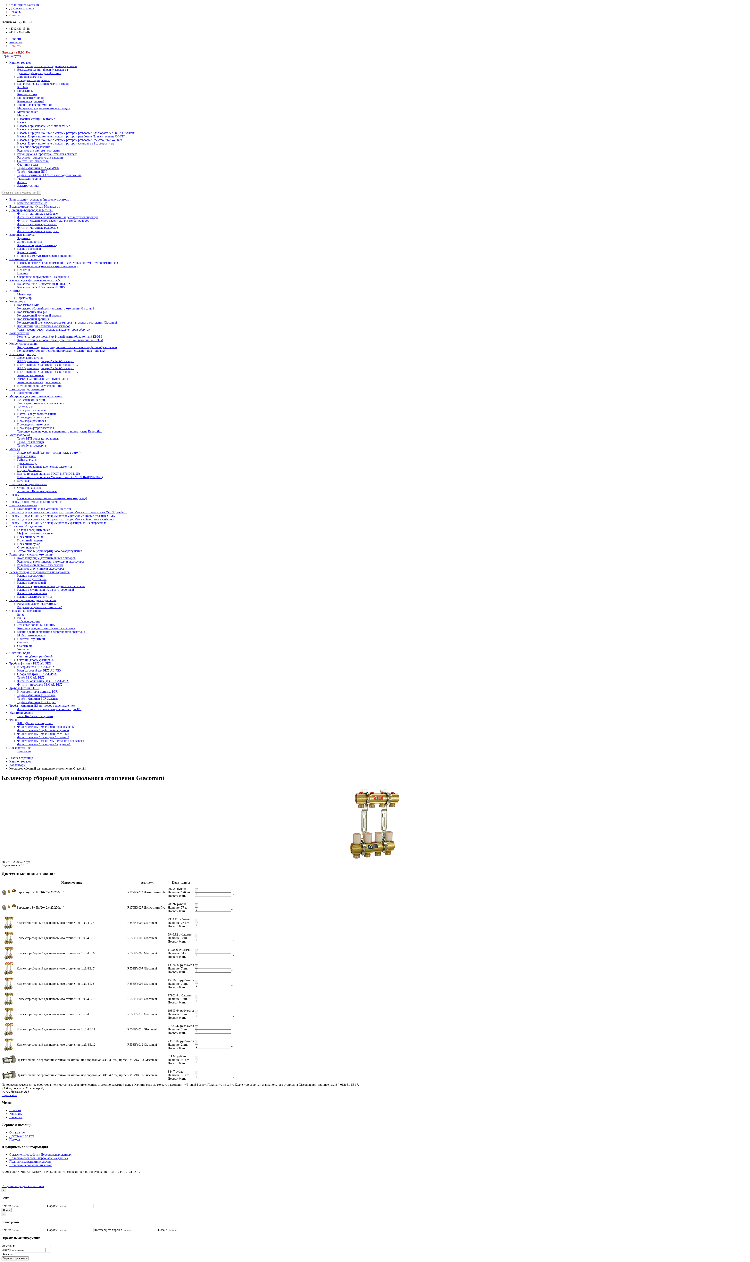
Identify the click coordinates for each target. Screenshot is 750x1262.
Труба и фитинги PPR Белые (36, 695)
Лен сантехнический (31, 399)
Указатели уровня (29, 178)
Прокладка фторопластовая (35, 428)
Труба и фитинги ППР (32, 171)
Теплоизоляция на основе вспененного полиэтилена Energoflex (59, 431)
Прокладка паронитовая (33, 417)
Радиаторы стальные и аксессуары (40, 565)
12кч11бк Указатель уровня (35, 716)
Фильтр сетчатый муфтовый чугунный (43, 733)
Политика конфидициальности (30, 1161)
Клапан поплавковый (31, 582)
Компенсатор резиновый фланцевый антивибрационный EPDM (60, 340)
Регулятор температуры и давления (40, 157)
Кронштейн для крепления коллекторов (43, 326)
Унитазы (23, 649)
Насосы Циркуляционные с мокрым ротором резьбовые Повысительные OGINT (71, 136)
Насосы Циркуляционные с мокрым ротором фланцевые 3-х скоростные (65, 143)
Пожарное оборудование (33, 147)
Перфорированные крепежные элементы (44, 466)
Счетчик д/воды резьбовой (35, 656)
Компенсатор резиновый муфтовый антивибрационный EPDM (59, 336)
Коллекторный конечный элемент (39, 315)
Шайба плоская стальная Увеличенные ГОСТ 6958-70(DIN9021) (60, 477)
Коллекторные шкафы (32, 312)
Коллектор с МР (28, 305)
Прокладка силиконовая (33, 424)
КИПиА (22, 87)
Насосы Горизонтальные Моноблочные (43, 126)
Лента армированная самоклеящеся (40, 403)
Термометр (24, 298)
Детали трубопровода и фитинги (39, 73)
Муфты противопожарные (35, 533)
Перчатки (23, 269)
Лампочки (24, 751)
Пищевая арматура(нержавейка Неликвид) (45, 255)
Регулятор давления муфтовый (37, 603)
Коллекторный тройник (33, 319)
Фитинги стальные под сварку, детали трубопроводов (53, 220)
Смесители (24, 645)
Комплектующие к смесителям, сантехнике (46, 628)
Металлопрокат (27, 111)
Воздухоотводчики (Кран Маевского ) (42, 69)
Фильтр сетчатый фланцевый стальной (43, 737)
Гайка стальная (27, 459)
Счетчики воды (27, 164)
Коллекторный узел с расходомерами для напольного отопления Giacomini (67, 322)
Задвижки (23, 238)
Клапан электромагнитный (35, 596)
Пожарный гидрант (30, 540)
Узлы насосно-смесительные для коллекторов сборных (53, 329)
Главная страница (21, 758)
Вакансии (15, 1117)
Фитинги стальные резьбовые (37, 224)
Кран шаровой (27, 252)
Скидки (14, 15)
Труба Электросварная (32, 445)
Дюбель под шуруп (30, 357)
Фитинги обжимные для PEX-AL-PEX (43, 681)
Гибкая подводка (28, 621)
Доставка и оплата (21, 8)
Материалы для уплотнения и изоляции (43, 108)
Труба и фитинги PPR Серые (36, 702)
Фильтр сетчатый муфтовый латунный (43, 730)
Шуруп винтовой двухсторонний (39, 385)
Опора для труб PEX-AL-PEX (37, 674)
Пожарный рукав (28, 544)
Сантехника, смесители (33, 161)
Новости (15, 38)
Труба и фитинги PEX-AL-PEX (38, 168)
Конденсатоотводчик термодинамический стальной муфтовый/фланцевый (67, 347)
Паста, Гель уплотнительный (36, 414)
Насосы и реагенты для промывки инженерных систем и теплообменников (67, 262)
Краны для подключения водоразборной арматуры (51, 631)
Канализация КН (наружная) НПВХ (41, 287)
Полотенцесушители (31, 638)
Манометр (24, 294)
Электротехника (28, 185)
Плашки (22, 273)
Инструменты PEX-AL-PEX (36, 667)
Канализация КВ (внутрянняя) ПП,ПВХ (44, 283)
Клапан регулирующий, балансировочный (45, 589)
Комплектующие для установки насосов (44, 508)
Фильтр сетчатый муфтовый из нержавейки (46, 726)
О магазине (17, 1132)
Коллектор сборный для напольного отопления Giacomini (55, 308)
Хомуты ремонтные (30, 375)
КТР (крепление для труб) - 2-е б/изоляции (45, 368)
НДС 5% (15, 45)
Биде (20, 614)
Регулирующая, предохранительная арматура (47, 154)
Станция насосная (29, 487)
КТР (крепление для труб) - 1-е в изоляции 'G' (48, 364)
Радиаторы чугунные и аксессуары (40, 568)
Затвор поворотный (30, 241)
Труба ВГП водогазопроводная (38, 438)
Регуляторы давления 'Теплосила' (39, 607)
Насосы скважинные (31, 129)
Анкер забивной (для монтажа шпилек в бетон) (48, 452)
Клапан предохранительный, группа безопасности (51, 586)
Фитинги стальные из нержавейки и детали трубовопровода (57, 217)
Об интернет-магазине (24, 4)
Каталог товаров (20, 62)
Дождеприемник (28, 392)
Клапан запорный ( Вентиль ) (37, 245)
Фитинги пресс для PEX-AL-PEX (39, 684)
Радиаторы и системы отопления (39, 150)
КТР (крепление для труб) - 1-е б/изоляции (45, 361)
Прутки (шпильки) (29, 470)
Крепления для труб (30, 101)
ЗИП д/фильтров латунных (35, 723)
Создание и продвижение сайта (23, 1186)
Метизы (22, 115)
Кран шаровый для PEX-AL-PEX (39, 670)
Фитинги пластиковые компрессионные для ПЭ (49, 709)
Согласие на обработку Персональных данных (40, 1154)
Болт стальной (26, 456)
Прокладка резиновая (31, 421)
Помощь (15, 11)
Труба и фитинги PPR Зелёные (37, 698)
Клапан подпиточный (31, 579)
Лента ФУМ (25, 406)
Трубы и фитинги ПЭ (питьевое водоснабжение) (49, 175)
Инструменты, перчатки (33, 80)
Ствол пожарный (28, 547)
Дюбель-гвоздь (27, 463)
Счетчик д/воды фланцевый (35, 660)
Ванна (21, 617)
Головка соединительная (33, 530)
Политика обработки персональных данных (38, 1158)
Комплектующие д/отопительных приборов (46, 558)
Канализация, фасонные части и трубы (43, 83)
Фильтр (22, 182)
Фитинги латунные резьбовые (37, 213)
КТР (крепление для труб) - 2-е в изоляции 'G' (48, 371)
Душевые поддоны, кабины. (36, 624)
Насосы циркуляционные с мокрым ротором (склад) (52, 498)
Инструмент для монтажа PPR (37, 691)
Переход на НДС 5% (16, 52)
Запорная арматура (29, 76)
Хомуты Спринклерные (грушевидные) (43, 378)
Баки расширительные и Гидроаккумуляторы (47, 66)
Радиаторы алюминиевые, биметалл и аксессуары (50, 561)
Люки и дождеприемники (34, 104)
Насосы (22, 122)
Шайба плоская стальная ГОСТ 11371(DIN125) (48, 473)
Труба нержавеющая (30, 442)
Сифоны (23, 642)
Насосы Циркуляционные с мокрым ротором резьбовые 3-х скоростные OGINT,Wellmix (76, 133)
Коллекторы (25, 90)
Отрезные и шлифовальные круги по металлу (47, 266)
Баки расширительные (32, 203)
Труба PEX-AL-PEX (30, 677)
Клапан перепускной (31, 575)
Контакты (15, 42)
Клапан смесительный (32, 593)
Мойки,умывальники (31, 635)
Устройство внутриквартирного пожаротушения (49, 551)
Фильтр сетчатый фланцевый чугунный (44, 744)
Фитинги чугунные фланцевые (38, 231)
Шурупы (23, 480)
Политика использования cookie (30, 1165)
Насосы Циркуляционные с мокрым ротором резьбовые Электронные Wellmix (69, 140)
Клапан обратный (29, 248)
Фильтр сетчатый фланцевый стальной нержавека (50, 740)
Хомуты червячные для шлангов (39, 382)
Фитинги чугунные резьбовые (37, 227)
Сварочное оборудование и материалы (43, 276)
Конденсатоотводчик (31, 97)
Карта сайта (9, 1095)
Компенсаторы (27, 94)
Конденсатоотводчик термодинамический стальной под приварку (61, 350)
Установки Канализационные (37, 491)
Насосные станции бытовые (36, 118)
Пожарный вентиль (30, 537)
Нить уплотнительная (31, 410)
